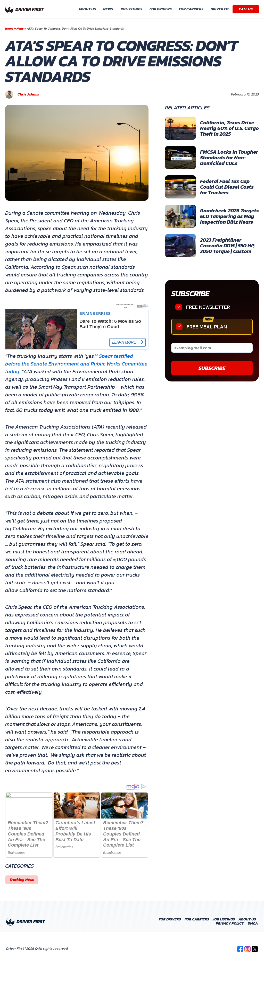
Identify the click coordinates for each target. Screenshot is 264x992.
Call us (246, 9)
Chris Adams (28, 94)
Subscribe (190, 294)
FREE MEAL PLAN (207, 326)
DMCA (253, 923)
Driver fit (220, 9)
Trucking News (22, 879)
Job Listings (131, 9)
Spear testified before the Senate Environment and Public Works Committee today (76, 363)
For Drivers (161, 9)
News (108, 9)
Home (9, 28)
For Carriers (191, 9)
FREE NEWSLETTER (208, 307)
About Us (87, 9)
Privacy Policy (230, 923)
